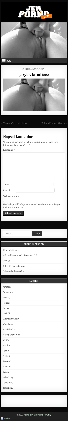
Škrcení (6, 361)
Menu (8, 60)
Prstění (6, 356)
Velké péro (8, 382)
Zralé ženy (8, 388)
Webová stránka (11, 196)
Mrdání (6, 340)
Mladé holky (9, 329)
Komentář (9, 150)
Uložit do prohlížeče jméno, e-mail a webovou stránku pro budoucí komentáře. (32, 206)
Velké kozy (8, 377)
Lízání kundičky (38, 69)
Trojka (6, 372)
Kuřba (6, 308)
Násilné (6, 345)
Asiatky (6, 297)
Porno (6, 351)
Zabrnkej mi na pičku (13, 271)
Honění (6, 303)
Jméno (7, 184)
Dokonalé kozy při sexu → (54, 123)
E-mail (7, 190)
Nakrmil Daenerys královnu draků (20, 255)
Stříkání (7, 366)
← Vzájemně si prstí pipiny (14, 123)
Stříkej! (6, 261)
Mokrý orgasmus (11, 334)
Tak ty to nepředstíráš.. (14, 266)
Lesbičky (28, 69)
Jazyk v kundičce (34, 74)
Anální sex (8, 292)
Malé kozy (8, 324)
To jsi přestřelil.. (11, 250)
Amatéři (7, 287)
